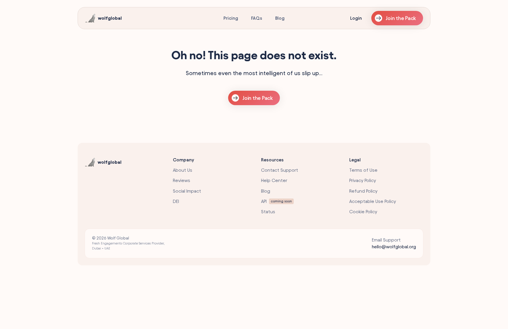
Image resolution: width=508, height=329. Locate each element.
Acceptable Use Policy (372, 201)
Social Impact (187, 191)
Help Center (274, 180)
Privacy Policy (362, 180)
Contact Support (279, 170)
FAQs (256, 18)
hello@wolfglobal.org (394, 246)
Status (268, 211)
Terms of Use (363, 170)
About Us (182, 170)
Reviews (181, 180)
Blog (280, 18)
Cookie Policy (363, 211)
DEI (176, 201)
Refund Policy (363, 191)
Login (356, 18)
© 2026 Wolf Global (128, 243)
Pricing (230, 18)
